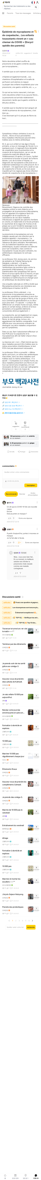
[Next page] (32, 920)
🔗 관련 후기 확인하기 (10, 402)
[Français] (33, 2)
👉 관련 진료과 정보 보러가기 (12, 413)
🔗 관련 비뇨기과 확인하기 (12, 409)
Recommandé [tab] (11, 494)
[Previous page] (9, 920)
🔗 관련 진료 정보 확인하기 (12, 406)
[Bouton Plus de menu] (3, 13)
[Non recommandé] (14, 518)
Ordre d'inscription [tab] (33, 494)
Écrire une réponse (25, 518)
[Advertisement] (20, 20)
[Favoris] (22, 597)
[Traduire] (35, 31)
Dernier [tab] (22, 494)
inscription (31, 485)
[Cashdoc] (6, 2)
